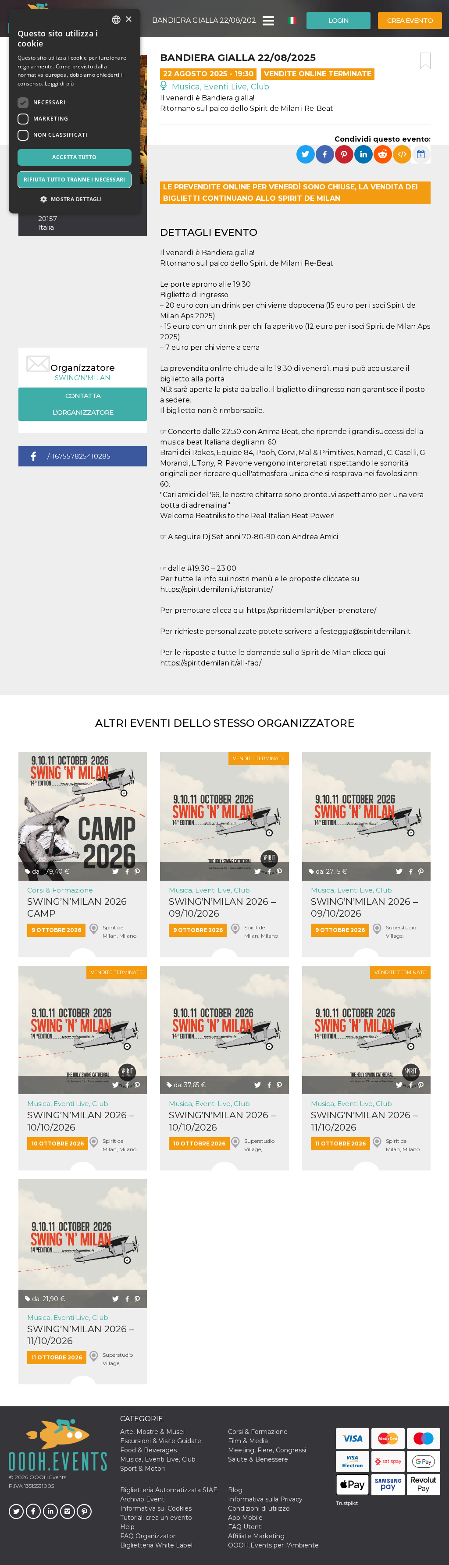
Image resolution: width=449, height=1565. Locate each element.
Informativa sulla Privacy (265, 1499)
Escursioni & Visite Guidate (160, 1441)
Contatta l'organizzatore (83, 403)
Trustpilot (347, 1503)
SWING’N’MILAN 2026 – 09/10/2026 (222, 907)
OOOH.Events (47, 1477)
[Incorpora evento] (402, 154)
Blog (235, 1490)
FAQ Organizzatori (148, 1536)
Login (338, 20)
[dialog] (74, 111)
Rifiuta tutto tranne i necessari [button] (74, 179)
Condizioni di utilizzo (259, 1508)
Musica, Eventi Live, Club (219, 87)
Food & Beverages (148, 1450)
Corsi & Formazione (60, 890)
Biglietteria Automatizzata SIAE (168, 1490)
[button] (268, 20)
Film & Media (248, 1441)
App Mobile (245, 1518)
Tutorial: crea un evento (156, 1518)
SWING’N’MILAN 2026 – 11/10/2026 (364, 1121)
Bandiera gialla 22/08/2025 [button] (204, 20)
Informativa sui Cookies (156, 1508)
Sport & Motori (142, 1469)
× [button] (128, 19)
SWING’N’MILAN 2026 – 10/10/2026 (80, 1121)
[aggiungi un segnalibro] (425, 61)
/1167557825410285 (78, 456)
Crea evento (410, 20)
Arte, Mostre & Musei (152, 1432)
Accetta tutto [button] (74, 157)
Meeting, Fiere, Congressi (267, 1450)
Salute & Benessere (258, 1459)
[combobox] (116, 19)
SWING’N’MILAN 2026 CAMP (77, 907)
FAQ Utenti (245, 1527)
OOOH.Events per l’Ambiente (273, 1545)
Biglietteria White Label (156, 1545)
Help (127, 1527)
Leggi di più (59, 83)
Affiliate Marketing (256, 1536)
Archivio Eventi (143, 1499)
